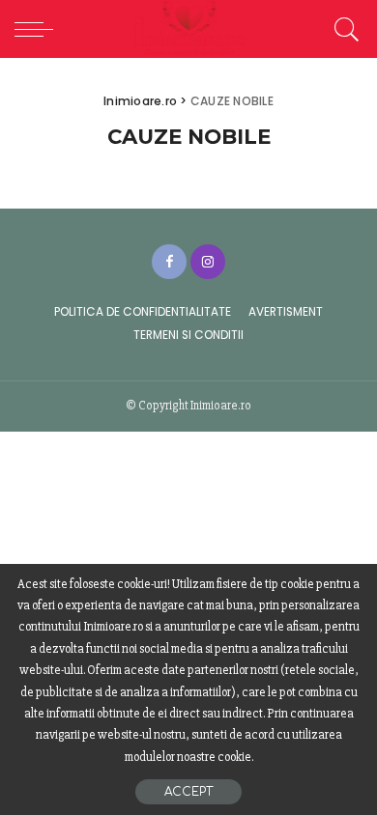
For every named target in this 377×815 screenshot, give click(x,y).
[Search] (343, 29)
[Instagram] (207, 261)
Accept (188, 792)
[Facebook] (169, 261)
